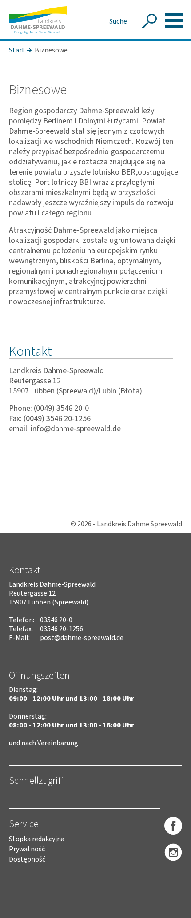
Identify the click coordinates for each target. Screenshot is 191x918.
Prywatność (27, 849)
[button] (174, 20)
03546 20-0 (56, 620)
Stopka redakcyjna (36, 839)
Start (17, 50)
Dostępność (27, 859)
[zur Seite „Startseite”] (38, 20)
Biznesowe (51, 50)
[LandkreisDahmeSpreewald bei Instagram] (173, 853)
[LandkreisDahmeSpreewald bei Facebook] (173, 826)
